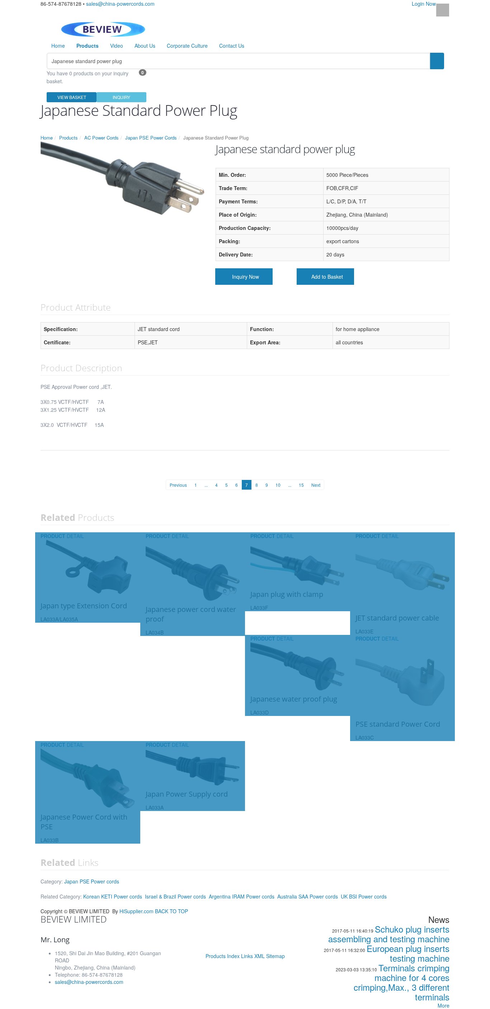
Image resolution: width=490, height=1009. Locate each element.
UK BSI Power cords (364, 896)
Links (247, 956)
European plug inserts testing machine (408, 953)
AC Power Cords (101, 137)
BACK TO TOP (171, 911)
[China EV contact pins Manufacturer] (103, 28)
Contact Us (231, 45)
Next (315, 485)
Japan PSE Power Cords (151, 137)
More (443, 1005)
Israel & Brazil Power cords (175, 896)
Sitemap (275, 956)
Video (116, 45)
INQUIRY (121, 97)
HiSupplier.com (136, 911)
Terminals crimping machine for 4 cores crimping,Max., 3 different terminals (401, 982)
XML (259, 956)
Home (58, 45)
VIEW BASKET (71, 97)
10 (278, 485)
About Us (145, 45)
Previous (178, 485)
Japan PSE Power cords (91, 881)
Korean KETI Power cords (112, 896)
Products (68, 137)
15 (301, 485)
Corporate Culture (187, 45)
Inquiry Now (245, 276)
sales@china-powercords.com (120, 3)
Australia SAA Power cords (307, 896)
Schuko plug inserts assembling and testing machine (388, 934)
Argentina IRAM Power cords (241, 896)
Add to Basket (327, 276)
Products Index (223, 956)
